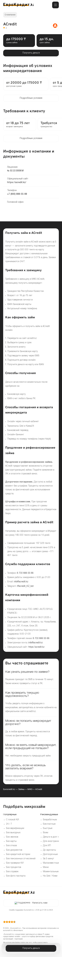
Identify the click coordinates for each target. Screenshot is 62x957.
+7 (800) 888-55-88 (17, 194)
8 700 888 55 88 (25, 573)
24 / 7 (9, 824)
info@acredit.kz (21, 582)
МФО (30, 789)
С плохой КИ (12, 820)
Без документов (14, 850)
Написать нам (39, 903)
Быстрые (47, 828)
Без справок (12, 872)
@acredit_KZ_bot (25, 586)
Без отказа (11, 846)
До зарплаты (49, 850)
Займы (21, 789)
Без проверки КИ (15, 863)
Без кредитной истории (18, 854)
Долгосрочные (50, 854)
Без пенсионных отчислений (20, 859)
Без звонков (12, 837)
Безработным (50, 820)
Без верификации (15, 828)
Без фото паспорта (15, 876)
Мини (46, 867)
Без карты (11, 841)
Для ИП (47, 846)
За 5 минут (48, 859)
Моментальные (51, 872)
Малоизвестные (51, 863)
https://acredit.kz (36, 647)
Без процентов (13, 867)
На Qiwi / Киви (50, 876)
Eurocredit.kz (9, 789)
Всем (45, 833)
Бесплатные (49, 824)
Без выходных (13, 833)
